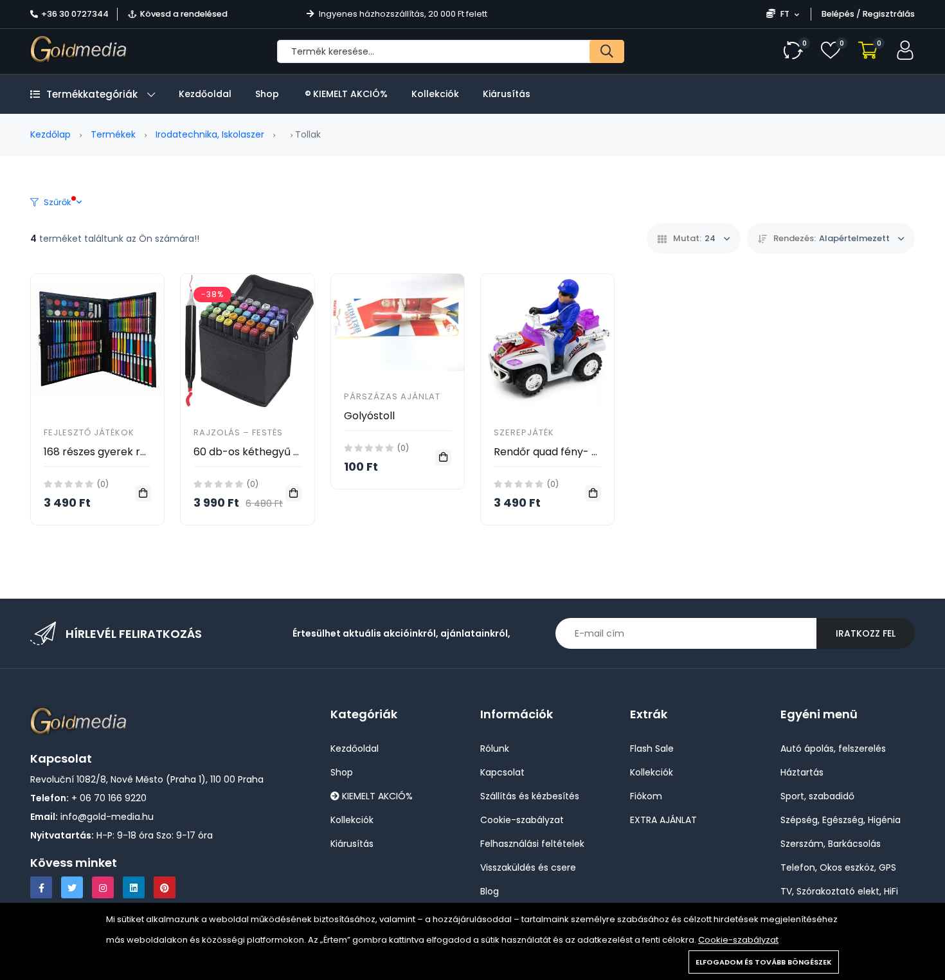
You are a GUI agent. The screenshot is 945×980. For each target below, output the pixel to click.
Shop (267, 93)
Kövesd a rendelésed (184, 13)
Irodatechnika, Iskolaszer (210, 134)
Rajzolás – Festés (238, 432)
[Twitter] (72, 887)
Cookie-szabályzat (738, 940)
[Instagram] (103, 887)
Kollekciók (435, 93)
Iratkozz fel (866, 633)
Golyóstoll (369, 415)
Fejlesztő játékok (89, 432)
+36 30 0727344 (75, 13)
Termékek (113, 134)
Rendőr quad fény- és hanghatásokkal (590, 451)
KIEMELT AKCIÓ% (349, 93)
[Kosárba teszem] (143, 493)
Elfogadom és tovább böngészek (764, 962)
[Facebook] (41, 887)
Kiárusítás (506, 93)
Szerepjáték (524, 432)
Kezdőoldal (205, 93)
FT (785, 13)
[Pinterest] (165, 887)
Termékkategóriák (92, 94)
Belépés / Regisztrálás (868, 13)
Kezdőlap (50, 134)
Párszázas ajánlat (392, 396)
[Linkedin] (134, 887)
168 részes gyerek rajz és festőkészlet (138, 451)
